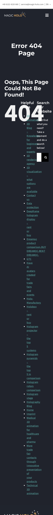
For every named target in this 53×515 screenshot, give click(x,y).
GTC (29, 259)
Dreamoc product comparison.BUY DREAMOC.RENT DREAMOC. (36, 247)
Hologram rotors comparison (33, 386)
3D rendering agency (32, 160)
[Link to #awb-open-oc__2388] (47, 15)
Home (30, 410)
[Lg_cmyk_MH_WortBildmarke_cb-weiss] (15, 13)
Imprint (31, 414)
